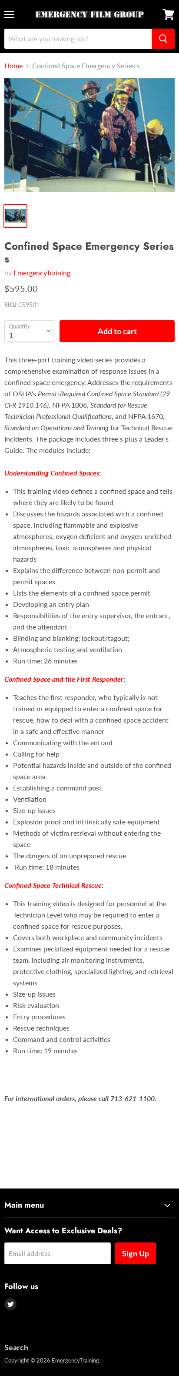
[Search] (163, 39)
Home (13, 66)
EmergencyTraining (41, 272)
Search (16, 1347)
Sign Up (135, 1253)
